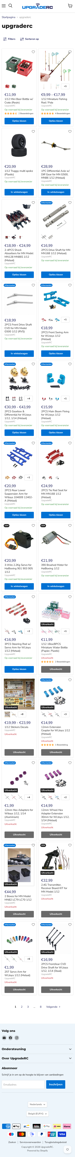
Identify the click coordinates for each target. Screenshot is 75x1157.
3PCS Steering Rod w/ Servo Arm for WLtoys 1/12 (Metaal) (18, 647)
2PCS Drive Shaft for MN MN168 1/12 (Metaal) (55, 251)
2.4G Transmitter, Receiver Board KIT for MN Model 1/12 (54, 888)
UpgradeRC (10, 105)
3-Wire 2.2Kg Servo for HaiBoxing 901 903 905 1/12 (19, 568)
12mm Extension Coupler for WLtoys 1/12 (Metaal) (55, 730)
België (35, 1113)
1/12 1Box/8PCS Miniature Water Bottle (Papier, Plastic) (54, 647)
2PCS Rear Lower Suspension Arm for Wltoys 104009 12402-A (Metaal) (19, 495)
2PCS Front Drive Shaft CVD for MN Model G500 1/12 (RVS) (18, 328)
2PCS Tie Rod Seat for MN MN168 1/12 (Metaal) (54, 493)
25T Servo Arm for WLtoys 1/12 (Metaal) (17, 973)
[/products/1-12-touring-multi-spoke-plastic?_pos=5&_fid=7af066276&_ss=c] (19, 145)
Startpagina (8, 17)
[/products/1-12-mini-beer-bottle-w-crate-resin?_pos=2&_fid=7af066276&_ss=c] (19, 66)
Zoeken (12, 1142)
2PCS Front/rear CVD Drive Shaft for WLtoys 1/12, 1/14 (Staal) (54, 967)
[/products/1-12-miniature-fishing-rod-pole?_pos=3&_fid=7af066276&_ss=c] (55, 66)
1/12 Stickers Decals (16, 727)
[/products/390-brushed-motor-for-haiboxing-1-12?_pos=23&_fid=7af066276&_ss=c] (55, 539)
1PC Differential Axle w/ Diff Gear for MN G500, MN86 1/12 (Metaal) (55, 174)
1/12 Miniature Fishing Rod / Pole (54, 100)
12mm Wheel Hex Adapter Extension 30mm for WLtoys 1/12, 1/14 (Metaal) (55, 815)
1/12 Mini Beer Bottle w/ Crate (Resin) (19, 100)
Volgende (52, 1007)
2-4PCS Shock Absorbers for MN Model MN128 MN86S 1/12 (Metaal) (19, 255)
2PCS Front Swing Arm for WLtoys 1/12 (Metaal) (55, 336)
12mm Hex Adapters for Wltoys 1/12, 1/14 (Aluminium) (19, 813)
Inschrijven (55, 1084)
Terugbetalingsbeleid (56, 1142)
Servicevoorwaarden (30, 1142)
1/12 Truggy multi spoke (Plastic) (19, 172)
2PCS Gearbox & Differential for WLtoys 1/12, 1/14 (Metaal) (18, 415)
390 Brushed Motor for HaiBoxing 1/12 (54, 566)
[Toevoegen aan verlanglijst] (33, 52)
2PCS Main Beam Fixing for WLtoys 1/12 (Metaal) (55, 415)
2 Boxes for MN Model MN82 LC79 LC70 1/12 (18, 897)
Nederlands (36, 1104)
